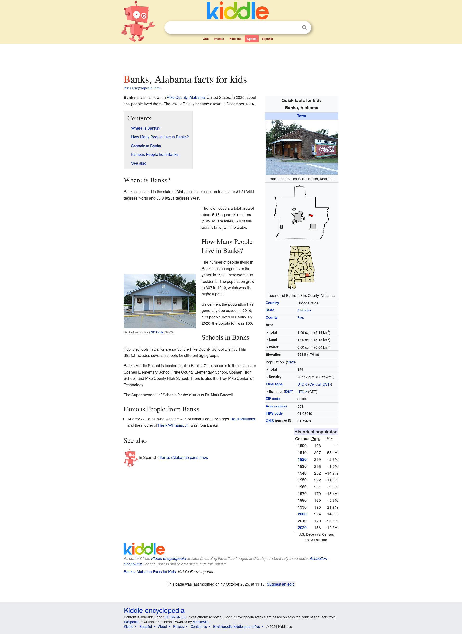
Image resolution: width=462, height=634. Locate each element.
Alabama (304, 309)
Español (267, 39)
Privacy (178, 626)
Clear (294, 28)
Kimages (235, 39)
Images (219, 39)
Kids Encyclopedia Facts (142, 87)
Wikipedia (131, 621)
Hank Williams (242, 419)
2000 (302, 514)
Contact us (199, 626)
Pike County (177, 97)
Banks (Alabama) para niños (183, 457)
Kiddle (128, 626)
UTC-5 (302, 391)
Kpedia (252, 39)
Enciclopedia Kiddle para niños (236, 626)
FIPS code (274, 413)
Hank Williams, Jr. (173, 425)
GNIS (270, 420)
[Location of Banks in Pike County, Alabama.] (302, 236)
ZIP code (273, 398)
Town (301, 115)
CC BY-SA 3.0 (175, 617)
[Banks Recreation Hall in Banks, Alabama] (302, 146)
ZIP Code (156, 332)
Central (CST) (320, 384)
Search (304, 27)
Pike (300, 317)
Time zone (274, 383)
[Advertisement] (231, 57)
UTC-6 (302, 384)
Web (206, 39)
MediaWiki (200, 621)
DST (288, 391)
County (272, 317)
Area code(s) (276, 406)
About (162, 626)
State (270, 309)
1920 (302, 459)
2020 (291, 361)
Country (272, 302)
